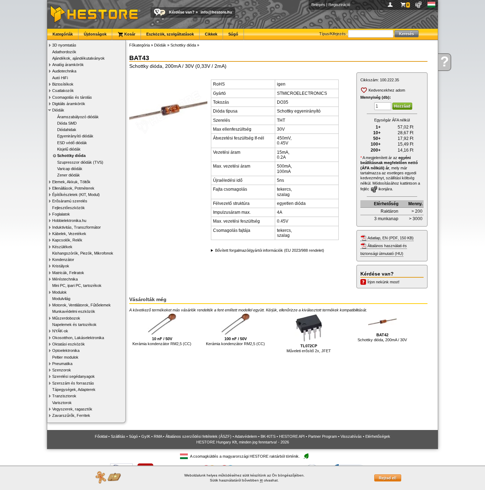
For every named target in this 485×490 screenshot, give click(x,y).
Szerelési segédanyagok (73, 376)
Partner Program (322, 436)
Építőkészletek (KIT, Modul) (76, 194)
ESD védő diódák (72, 143)
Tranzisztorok (64, 396)
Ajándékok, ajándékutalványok (78, 58)
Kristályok (60, 266)
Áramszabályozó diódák (78, 117)
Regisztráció (339, 4)
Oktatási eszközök (68, 344)
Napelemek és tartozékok (74, 324)
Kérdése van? (182, 12)
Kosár (129, 34)
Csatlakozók (63, 90)
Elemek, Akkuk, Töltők (71, 182)
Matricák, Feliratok (68, 273)
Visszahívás (351, 436)
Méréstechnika (65, 279)
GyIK (145, 436)
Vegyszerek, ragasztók (72, 409)
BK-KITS (268, 436)
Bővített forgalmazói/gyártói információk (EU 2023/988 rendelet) (269, 250)
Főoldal (101, 436)
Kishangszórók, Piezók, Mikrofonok (82, 253)
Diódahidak (66, 129)
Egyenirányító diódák (75, 136)
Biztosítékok (62, 84)
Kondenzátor (63, 259)
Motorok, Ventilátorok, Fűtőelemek (81, 305)
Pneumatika (62, 363)
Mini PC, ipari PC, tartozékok (77, 285)
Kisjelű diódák (69, 149)
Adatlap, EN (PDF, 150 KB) (390, 238)
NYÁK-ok (60, 331)
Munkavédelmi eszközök (73, 311)
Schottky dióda (71, 155)
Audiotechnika (64, 71)
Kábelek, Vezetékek (69, 234)
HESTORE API (292, 436)
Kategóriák (63, 34)
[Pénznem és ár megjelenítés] (419, 4)
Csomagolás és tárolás (72, 97)
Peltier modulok (65, 357)
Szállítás (118, 436)
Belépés (318, 4)
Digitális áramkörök (68, 104)
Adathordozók (64, 52)
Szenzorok (61, 370)
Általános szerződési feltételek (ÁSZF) (198, 436)
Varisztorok (62, 403)
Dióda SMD (67, 123)
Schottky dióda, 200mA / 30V (382, 337)
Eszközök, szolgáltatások (170, 34)
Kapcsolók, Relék (67, 240)
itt (261, 480)
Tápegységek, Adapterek (74, 389)
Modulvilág (61, 298)
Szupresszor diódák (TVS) (80, 162)
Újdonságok (95, 34)
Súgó (233, 34)
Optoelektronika (66, 350)
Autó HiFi (60, 78)
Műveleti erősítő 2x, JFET (309, 348)
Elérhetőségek (377, 436)
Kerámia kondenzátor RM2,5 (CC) (161, 341)
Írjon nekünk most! (383, 282)
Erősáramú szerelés (69, 201)
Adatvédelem (246, 436)
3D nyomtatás (64, 45)
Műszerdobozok (66, 318)
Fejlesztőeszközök (68, 208)
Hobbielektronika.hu (69, 220)
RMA (158, 436)
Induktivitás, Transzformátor (76, 227)
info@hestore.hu (216, 12)
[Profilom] (391, 4)
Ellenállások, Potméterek (73, 188)
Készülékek (62, 247)
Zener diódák (68, 175)
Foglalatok (61, 214)
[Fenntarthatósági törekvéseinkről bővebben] (306, 456)
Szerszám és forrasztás (73, 383)
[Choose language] (431, 4)
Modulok (59, 292)
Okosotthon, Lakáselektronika (78, 338)
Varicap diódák (69, 169)
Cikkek (211, 34)
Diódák (58, 110)
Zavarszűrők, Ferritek (71, 415)
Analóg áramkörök (68, 64)
